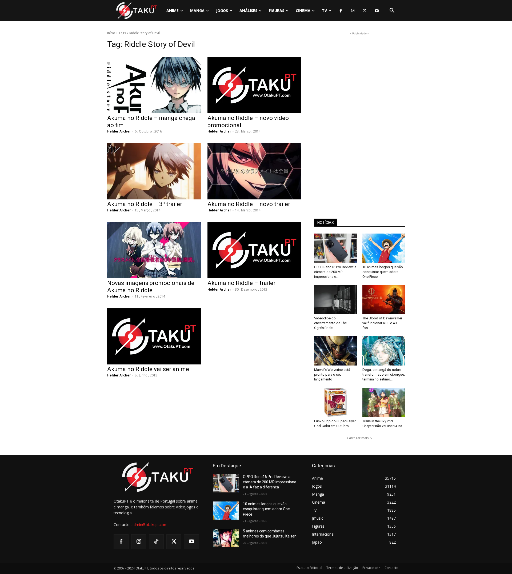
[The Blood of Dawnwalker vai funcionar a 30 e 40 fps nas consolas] (383, 299)
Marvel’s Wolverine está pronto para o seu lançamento (332, 374)
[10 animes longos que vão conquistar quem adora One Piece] (383, 248)
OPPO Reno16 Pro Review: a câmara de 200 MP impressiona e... (335, 272)
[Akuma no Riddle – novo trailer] (254, 171)
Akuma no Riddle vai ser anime (148, 369)
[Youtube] (376, 10)
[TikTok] (156, 541)
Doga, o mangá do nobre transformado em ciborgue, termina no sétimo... (383, 374)
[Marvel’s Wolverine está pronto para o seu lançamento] (335, 351)
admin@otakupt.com (149, 524)
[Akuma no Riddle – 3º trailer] (154, 171)
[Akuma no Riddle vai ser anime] (154, 336)
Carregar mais (358, 438)
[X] (364, 10)
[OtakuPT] (136, 10)
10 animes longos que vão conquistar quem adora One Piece (382, 272)
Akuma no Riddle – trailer (241, 283)
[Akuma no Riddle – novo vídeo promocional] (254, 85)
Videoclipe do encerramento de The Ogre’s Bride (330, 323)
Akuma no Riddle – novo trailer (248, 204)
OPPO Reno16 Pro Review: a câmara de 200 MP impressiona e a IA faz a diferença (269, 482)
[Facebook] (340, 10)
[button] (392, 10)
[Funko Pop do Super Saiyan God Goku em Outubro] (335, 402)
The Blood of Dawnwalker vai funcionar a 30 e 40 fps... (382, 323)
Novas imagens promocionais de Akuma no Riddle (150, 286)
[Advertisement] (359, 116)
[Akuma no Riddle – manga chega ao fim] (154, 85)
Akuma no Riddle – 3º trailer (144, 204)
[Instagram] (352, 10)
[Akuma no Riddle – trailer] (254, 250)
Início (111, 33)
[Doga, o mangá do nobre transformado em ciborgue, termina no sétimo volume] (383, 351)
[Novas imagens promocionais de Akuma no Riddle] (154, 250)
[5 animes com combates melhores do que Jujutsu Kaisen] (226, 538)
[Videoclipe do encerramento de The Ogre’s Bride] (335, 299)
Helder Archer (119, 131)
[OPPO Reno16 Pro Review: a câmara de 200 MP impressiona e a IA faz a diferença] (335, 248)
